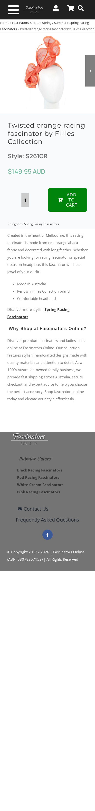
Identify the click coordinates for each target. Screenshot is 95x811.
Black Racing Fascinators (39, 470)
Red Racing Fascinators (38, 477)
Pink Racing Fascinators (38, 491)
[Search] (81, 8)
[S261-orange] (47, 71)
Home (4, 22)
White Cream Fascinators (40, 484)
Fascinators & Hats (25, 22)
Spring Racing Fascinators (41, 224)
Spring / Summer (54, 22)
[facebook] (47, 535)
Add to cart (71, 200)
